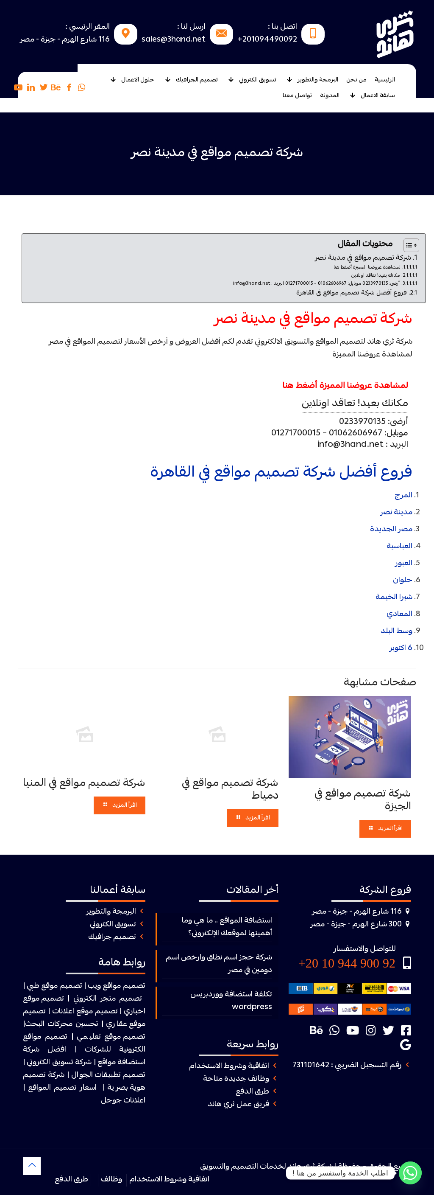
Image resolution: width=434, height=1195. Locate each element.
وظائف (111, 1180)
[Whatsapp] (410, 1172)
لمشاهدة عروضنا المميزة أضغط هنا (367, 267)
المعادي (399, 615)
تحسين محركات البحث (61, 1024)
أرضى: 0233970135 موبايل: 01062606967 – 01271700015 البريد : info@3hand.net (316, 283)
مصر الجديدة (391, 530)
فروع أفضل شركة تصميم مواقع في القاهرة (351, 293)
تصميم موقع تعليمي (111, 1037)
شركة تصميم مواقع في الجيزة (362, 801)
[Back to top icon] (32, 1166)
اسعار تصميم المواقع (62, 1088)
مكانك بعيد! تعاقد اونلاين (375, 275)
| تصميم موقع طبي (56, 986)
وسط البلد (396, 632)
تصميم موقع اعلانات (85, 1012)
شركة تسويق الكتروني (59, 1063)
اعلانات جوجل (123, 1101)
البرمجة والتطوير (111, 912)
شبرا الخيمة (394, 598)
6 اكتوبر (400, 648)
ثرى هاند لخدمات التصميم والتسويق (257, 1167)
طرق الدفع (252, 1092)
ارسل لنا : (191, 27)
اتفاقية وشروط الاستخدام (229, 1066)
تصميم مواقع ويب (116, 986)
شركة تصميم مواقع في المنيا (84, 783)
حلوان (402, 581)
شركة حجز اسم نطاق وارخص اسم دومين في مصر (219, 964)
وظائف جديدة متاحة (236, 1079)
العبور (403, 564)
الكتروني (85, 999)
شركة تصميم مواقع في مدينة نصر (363, 258)
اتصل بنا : (282, 27)
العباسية (399, 547)
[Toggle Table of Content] (407, 245)
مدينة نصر (396, 513)
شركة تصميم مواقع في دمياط (230, 790)
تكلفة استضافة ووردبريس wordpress (231, 1001)
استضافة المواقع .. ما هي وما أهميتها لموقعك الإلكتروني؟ (227, 927)
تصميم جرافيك (112, 937)
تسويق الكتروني (113, 925)
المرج (403, 496)
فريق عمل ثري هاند (238, 1105)
